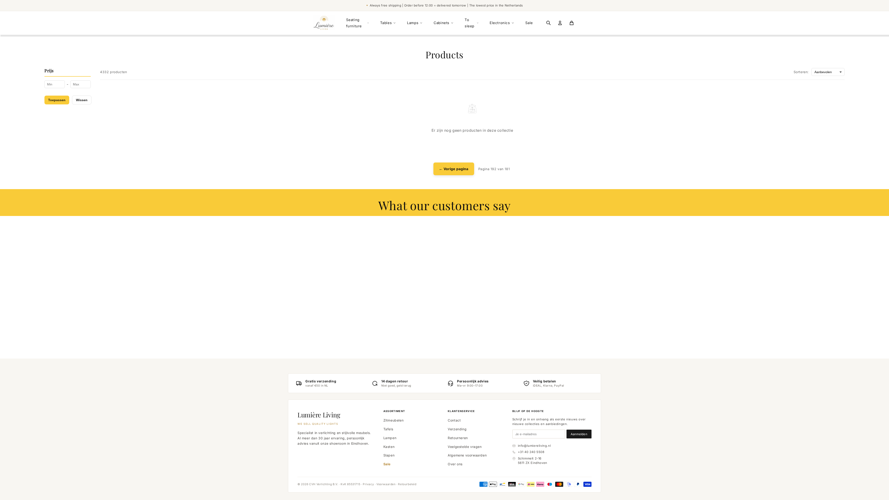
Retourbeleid (407, 484)
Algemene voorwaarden (467, 455)
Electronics (500, 23)
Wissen (82, 100)
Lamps (412, 23)
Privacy (368, 484)
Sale (529, 23)
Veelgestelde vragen (465, 447)
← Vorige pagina (454, 169)
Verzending (457, 429)
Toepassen (57, 100)
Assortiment (394, 411)
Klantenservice (461, 411)
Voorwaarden (386, 484)
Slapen (389, 455)
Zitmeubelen (393, 420)
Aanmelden (579, 434)
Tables (386, 23)
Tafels (388, 429)
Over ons (455, 464)
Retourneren (458, 438)
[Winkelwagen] (571, 23)
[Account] (560, 23)
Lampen (390, 438)
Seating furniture (354, 23)
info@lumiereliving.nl (534, 445)
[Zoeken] (548, 23)
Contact (454, 420)
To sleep (469, 23)
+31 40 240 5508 (531, 452)
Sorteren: (801, 72)
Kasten (389, 447)
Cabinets (441, 23)
